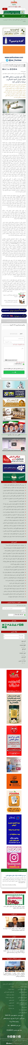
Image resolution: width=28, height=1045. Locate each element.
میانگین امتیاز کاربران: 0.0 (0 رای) (17, 325)
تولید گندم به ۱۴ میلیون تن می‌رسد (16, 501)
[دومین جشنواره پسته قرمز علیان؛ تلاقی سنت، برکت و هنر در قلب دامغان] (14, 900)
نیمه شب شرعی (22, 661)
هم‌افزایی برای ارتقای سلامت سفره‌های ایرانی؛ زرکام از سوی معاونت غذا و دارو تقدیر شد (13, 572)
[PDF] (7, 69)
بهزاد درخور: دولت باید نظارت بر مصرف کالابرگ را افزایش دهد (13, 487)
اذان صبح (24, 641)
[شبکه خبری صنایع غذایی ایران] (14, 2)
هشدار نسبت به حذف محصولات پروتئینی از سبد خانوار (13, 512)
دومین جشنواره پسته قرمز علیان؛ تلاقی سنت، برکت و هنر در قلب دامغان (13, 493)
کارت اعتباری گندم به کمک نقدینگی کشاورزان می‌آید (13, 594)
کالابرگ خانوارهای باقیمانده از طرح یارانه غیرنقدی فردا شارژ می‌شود (13, 548)
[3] (13, 333)
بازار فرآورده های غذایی (9, 992)
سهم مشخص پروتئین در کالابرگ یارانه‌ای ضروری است (13, 490)
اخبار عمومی (11, 1003)
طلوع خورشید (23, 645)
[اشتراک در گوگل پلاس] (8, 69)
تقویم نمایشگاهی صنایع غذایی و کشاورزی (22, 1003)
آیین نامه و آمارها (23, 1000)
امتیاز (21, 333)
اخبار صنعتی (11, 1000)
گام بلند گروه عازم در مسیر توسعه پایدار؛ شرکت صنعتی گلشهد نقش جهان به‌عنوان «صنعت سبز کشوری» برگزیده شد (13, 575)
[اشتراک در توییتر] (12, 69)
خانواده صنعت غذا (23, 1010)
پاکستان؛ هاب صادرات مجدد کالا (18, 20)
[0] (3, 325)
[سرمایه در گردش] (14, 106)
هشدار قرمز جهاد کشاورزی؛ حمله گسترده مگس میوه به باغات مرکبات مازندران (13, 531)
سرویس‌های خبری (23, 992)
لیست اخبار (24, 995)
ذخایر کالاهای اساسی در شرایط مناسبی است (14, 580)
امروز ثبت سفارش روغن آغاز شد (17, 564)
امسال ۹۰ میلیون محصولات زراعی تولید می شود (14, 586)
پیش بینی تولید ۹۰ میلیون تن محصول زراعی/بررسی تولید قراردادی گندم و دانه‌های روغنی (13, 515)
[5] (16, 333)
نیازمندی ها (24, 1007)
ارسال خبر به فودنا (10, 995)
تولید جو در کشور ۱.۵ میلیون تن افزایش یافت (14, 550)
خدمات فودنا (11, 1005)
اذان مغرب (23, 657)
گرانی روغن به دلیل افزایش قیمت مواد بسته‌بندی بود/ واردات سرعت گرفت (13, 534)
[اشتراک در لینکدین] (10, 69)
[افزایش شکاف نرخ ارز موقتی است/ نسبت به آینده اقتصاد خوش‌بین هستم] (14, 922)
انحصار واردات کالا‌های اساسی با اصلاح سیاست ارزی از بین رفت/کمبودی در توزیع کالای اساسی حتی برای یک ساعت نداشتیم (13, 567)
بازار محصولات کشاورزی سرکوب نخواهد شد (15, 517)
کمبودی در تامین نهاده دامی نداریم (16, 583)
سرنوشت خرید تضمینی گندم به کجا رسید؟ (15, 545)
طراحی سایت (19, 1043)
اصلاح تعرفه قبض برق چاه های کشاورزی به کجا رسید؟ (13, 506)
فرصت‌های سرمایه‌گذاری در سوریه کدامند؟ (10, 295)
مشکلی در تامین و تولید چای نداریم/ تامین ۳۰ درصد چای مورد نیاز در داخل (13, 509)
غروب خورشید (22, 653)
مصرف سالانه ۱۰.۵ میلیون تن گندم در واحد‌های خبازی (13, 525)
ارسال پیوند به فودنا (10, 997)
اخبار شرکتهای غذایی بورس (8, 984)
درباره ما (12, 986)
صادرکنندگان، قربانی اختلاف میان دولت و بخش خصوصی (13, 591)
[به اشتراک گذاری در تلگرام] (3, 69)
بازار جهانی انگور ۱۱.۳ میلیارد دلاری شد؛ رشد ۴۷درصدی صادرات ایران (13, 559)
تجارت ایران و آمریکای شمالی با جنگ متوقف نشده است (13, 556)
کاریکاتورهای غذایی (23, 1012)
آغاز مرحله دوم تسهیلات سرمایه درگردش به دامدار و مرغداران (10, 301)
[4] (15, 333)
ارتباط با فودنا (11, 989)
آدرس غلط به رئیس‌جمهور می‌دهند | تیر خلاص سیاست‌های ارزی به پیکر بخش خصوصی (13, 520)
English (14, 4)
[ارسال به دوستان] (16, 69)
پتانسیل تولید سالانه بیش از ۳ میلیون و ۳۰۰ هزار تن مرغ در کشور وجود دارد (13, 553)
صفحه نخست (24, 984)
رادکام (13, 1043)
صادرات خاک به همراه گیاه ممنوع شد (16, 597)
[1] (10, 333)
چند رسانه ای (11, 1008)
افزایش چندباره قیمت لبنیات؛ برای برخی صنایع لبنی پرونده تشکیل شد (13, 536)
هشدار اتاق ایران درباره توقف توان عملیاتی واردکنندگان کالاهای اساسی (13, 561)
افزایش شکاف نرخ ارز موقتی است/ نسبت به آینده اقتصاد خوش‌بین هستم (14, 929)
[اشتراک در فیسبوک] (14, 69)
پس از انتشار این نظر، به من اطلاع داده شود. (13, 368)
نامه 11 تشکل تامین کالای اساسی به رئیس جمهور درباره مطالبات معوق (13, 496)
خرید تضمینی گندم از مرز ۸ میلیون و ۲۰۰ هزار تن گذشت (13, 498)
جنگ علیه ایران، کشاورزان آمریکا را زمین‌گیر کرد (14, 569)
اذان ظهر (24, 649)
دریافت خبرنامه (23, 986)
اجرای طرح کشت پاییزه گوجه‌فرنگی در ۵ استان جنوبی (13, 578)
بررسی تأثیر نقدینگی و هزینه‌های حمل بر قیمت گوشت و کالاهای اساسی (13, 485)
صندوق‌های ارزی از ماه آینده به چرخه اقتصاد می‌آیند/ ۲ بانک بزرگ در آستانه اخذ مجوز (14, 951)
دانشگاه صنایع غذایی (22, 989)
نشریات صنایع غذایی (22, 997)
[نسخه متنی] (5, 69)
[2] (12, 333)
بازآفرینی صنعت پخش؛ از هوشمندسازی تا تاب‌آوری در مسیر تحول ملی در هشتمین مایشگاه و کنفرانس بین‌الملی (13, 523)
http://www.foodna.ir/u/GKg (9, 885)
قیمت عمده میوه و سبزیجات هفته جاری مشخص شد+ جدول (13, 588)
